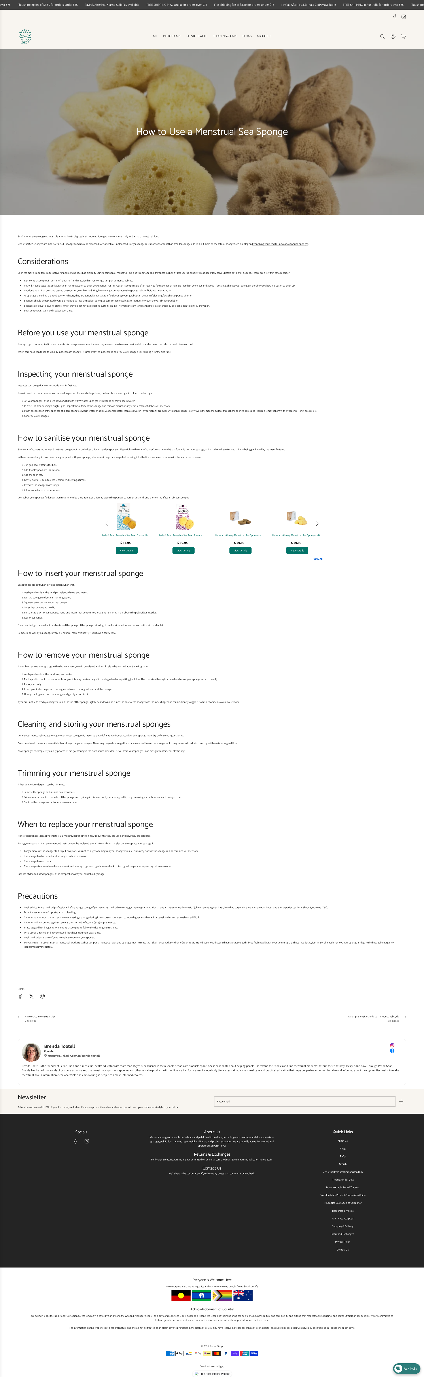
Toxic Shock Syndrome (169, 942)
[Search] (382, 36)
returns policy (247, 1159)
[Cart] (403, 36)
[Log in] (393, 36)
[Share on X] (31, 997)
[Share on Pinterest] (42, 997)
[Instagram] (403, 16)
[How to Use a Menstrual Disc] (19, 1018)
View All (318, 558)
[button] (317, 524)
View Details (126, 550)
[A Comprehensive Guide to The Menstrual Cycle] (404, 1018)
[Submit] (401, 1101)
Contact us (195, 1173)
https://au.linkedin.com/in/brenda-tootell (73, 1056)
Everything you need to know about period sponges (280, 244)
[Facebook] (395, 16)
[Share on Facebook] (20, 997)
